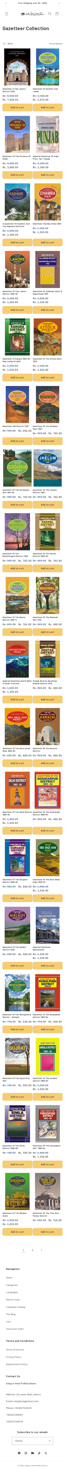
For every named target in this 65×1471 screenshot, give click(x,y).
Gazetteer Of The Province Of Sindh (17, 157)
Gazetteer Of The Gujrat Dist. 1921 (17, 1079)
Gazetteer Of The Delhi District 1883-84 (17, 813)
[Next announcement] (59, 3)
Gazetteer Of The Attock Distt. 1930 (47, 360)
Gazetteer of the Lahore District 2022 (14, 90)
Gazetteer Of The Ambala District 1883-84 (45, 1079)
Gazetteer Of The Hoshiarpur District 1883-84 (46, 813)
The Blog (10, 1314)
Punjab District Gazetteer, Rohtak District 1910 (45, 682)
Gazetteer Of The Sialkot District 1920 (14, 948)
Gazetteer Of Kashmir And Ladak (45, 90)
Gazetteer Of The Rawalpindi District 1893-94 (46, 1015)
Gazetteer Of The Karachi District (45, 749)
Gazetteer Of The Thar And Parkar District (46, 1214)
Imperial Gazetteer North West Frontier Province (17, 682)
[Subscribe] (49, 1441)
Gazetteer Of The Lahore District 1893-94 (14, 292)
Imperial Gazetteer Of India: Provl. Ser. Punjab (46, 157)
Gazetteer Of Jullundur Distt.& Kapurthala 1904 (47, 292)
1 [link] (23, 1250)
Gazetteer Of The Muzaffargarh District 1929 (15, 554)
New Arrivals (13, 1299)
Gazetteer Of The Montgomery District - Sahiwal (17, 1015)
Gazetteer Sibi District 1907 (16, 426)
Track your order (15, 1328)
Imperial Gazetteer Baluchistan (42, 948)
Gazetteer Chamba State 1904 (47, 224)
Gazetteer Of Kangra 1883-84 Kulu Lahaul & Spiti (16, 360)
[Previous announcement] (6, 3)
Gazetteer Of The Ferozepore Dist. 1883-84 (46, 1146)
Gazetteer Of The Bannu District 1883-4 (14, 618)
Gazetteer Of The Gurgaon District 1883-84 (15, 880)
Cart (8, 1321)
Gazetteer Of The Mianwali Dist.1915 (45, 618)
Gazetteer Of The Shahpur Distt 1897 (45, 427)
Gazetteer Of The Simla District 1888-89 (14, 1146)
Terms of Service (15, 1349)
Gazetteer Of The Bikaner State (15, 1214)
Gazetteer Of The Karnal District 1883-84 (44, 554)
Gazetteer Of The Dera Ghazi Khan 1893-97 (46, 880)
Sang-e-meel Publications (36, 1465)
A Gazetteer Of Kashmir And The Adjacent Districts (16, 225)
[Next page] (41, 1250)
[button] (6, 13)
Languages (12, 1292)
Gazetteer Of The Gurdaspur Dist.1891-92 (16, 491)
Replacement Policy (17, 1364)
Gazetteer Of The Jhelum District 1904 (45, 491)
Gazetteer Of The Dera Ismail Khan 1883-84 (16, 749)
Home (9, 1277)
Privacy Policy (13, 1356)
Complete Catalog (15, 1306)
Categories (12, 1284)
